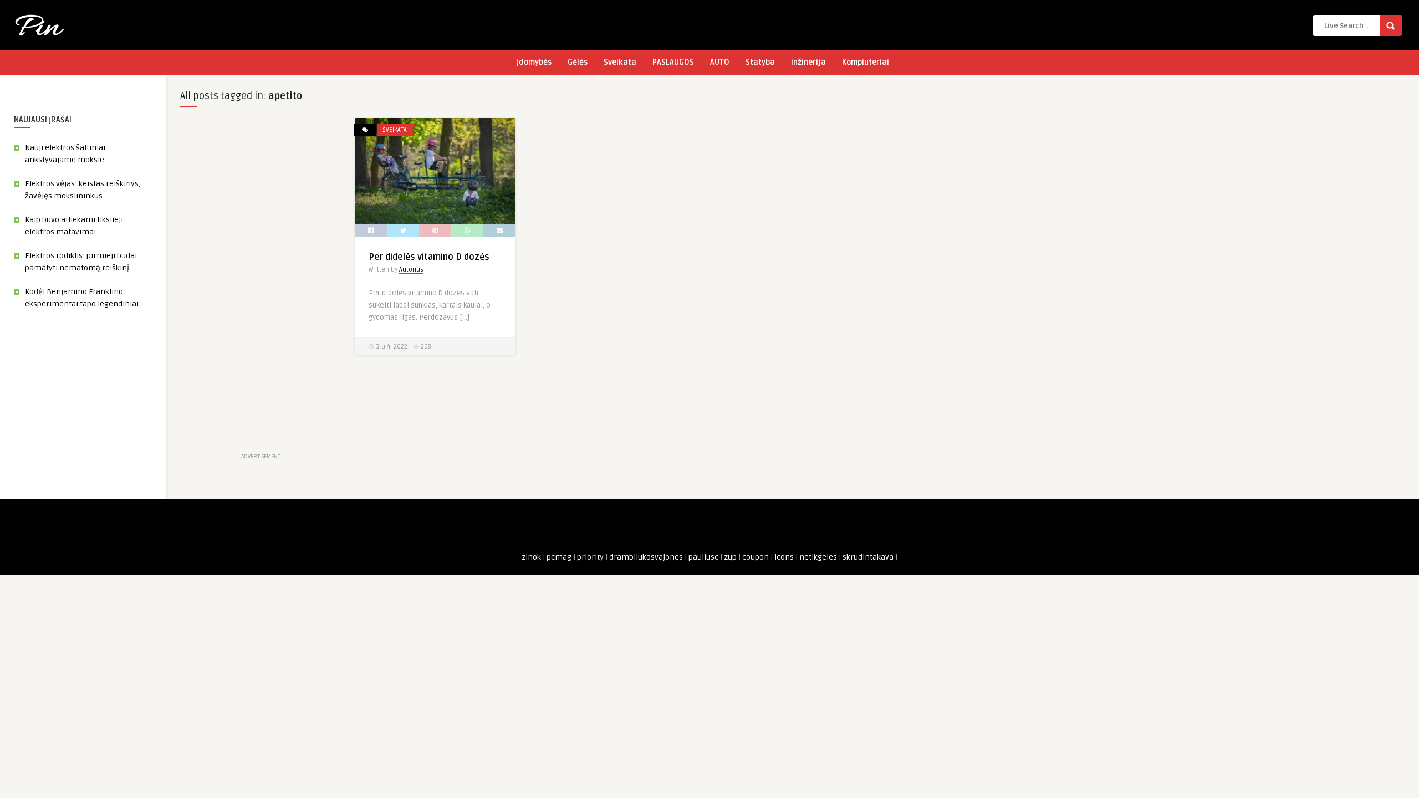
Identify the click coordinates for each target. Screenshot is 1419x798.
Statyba (760, 62)
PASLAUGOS (673, 62)
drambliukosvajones (646, 557)
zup (730, 557)
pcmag (559, 557)
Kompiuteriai (865, 62)
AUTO (719, 62)
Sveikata (620, 62)
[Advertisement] (260, 284)
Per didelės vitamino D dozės (429, 257)
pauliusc (703, 557)
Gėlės (578, 62)
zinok (531, 557)
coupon (755, 557)
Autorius (411, 269)
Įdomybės (534, 62)
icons (784, 557)
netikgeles (818, 557)
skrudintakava (868, 557)
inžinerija (808, 62)
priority (590, 557)
